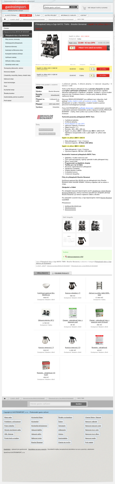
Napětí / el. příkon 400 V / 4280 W (47, 75)
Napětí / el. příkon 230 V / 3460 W (47, 68)
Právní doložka (9, 426)
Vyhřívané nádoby (10, 57)
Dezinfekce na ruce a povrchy (37, 449)
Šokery (60, 421)
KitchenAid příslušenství (39, 426)
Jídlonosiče (62, 430)
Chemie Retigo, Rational (93, 417)
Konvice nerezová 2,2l (72, 347)
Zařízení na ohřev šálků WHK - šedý (99, 294)
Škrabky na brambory (65, 417)
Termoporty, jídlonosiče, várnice (13, 68)
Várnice (60, 434)
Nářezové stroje (9, 79)
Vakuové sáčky (36, 434)
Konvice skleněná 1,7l (72, 293)
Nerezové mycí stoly (92, 430)
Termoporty (62, 426)
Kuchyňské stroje (9, 90)
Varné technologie (9, 82)
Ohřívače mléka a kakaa (12, 61)
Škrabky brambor (9, 93)
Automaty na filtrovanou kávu (14, 50)
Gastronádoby (62, 438)
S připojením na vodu (47, 134)
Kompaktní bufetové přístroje (14, 54)
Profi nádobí (7, 100)
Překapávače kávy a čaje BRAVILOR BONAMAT (17, 37)
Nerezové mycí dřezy (92, 434)
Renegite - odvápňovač (99, 347)
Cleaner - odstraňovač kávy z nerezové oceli (73, 321)
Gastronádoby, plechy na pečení (14, 97)
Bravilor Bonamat (46, 130)
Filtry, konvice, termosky (12, 39)
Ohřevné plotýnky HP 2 (46, 320)
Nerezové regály (90, 438)
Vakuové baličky (36, 430)
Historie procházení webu (12, 430)
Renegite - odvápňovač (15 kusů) (46, 374)
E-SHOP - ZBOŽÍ (26, 15)
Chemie (6, 28)
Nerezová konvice (70, 210)
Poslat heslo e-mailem (11, 438)
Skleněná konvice (70, 208)
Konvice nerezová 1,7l (46, 347)
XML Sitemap (8, 434)
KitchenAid (34, 421)
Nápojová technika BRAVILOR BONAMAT (16, 32)
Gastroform (7, 449)
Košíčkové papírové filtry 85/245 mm (74, 180)
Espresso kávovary (11, 46)
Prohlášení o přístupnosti (12, 421)
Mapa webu (8, 417)
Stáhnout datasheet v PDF (75, 257)
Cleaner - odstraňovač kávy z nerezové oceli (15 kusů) (99, 321)
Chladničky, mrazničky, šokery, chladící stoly (17, 75)
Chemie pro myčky (64, 442)
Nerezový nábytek (9, 72)
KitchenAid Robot (37, 417)
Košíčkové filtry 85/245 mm (73, 206)
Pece (5, 86)
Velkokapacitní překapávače (13, 43)
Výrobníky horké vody (11, 64)
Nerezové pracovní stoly (93, 426)
